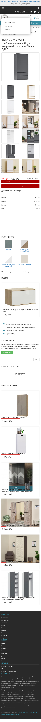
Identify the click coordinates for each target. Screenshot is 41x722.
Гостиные (4, 646)
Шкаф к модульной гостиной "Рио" (13, 453)
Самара (7, 29)
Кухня (3, 643)
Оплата (3, 625)
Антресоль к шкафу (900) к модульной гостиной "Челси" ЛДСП (20, 310)
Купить (20, 186)
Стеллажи (4, 661)
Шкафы (3, 648)
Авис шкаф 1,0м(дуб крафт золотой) (13, 417)
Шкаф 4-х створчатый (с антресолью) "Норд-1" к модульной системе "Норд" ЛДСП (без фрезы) (17, 490)
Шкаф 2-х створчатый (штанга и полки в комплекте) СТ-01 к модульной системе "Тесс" (19, 598)
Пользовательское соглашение (10, 714)
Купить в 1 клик (32, 179)
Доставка (4, 623)
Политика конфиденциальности (28, 712)
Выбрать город (34, 16)
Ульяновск (8, 26)
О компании (4, 618)
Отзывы (3, 630)
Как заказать (5, 620)
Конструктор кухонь (7, 666)
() (37, 18)
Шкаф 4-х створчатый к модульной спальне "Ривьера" (19, 525)
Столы (3, 658)
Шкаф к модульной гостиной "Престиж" (15, 561)
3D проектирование (6, 669)
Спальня (3, 651)
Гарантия (4, 628)
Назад (36, 359)
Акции (3, 638)
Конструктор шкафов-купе (8, 671)
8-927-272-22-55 (21, 12)
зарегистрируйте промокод (30, 1)
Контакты (4, 635)
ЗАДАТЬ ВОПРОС (7, 352)
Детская (3, 656)
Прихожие (4, 653)
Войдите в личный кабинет (9, 1)
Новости (3, 633)
